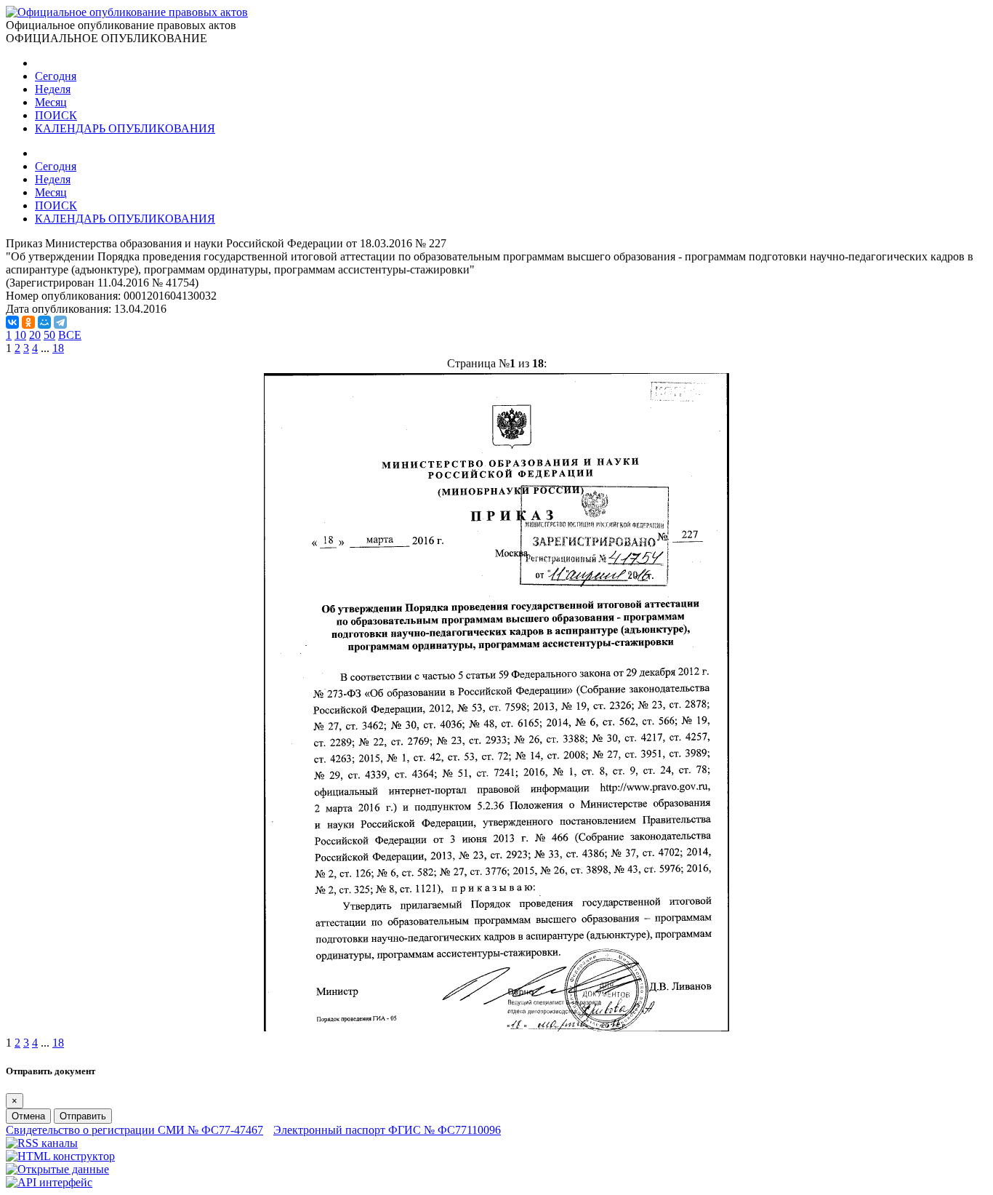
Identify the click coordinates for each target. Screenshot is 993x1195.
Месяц (51, 102)
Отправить (83, 1116)
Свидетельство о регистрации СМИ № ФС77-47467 (134, 1130)
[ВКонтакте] (12, 322)
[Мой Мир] (44, 322)
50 (49, 335)
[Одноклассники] (28, 322)
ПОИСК (56, 115)
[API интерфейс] (49, 1182)
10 (20, 335)
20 (35, 335)
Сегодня (55, 76)
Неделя (53, 89)
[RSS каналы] (42, 1143)
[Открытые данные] (57, 1169)
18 (58, 348)
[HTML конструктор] (60, 1156)
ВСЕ (69, 335)
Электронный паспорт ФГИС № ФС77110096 (387, 1130)
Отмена (28, 1116)
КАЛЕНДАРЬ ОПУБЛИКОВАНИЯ (125, 128)
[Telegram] (60, 322)
